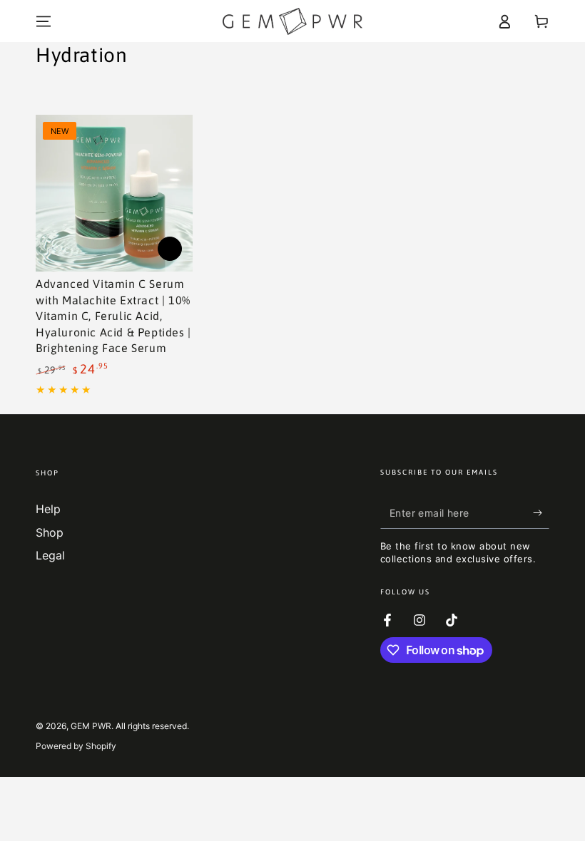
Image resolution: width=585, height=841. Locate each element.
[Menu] (43, 21)
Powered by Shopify (76, 746)
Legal (50, 555)
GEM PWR (91, 726)
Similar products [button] (170, 249)
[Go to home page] (292, 21)
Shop (49, 532)
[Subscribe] (541, 512)
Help (48, 509)
